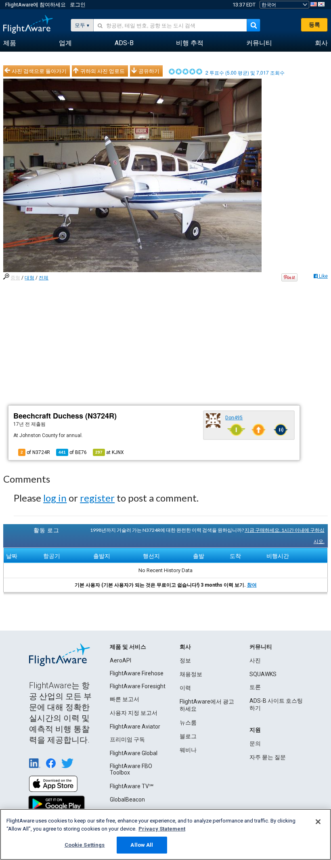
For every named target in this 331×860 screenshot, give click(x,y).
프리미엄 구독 (127, 739)
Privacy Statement (161, 829)
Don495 (234, 418)
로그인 (78, 5)
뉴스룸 (188, 722)
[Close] (318, 822)
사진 (255, 660)
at (109, 452)
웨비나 (188, 750)
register (97, 498)
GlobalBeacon (127, 799)
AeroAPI (120, 660)
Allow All (141, 845)
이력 (185, 688)
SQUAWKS (263, 674)
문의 (255, 743)
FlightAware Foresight (138, 686)
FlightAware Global (133, 753)
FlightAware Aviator (135, 726)
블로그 (188, 736)
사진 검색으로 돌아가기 (39, 71)
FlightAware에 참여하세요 (35, 5)
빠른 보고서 (124, 699)
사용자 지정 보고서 (133, 713)
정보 (185, 660)
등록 (314, 24)
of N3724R (35, 452)
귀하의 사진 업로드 (102, 71)
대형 (29, 278)
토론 (255, 687)
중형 (15, 278)
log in (55, 498)
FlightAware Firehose (136, 673)
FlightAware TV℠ (131, 786)
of (73, 452)
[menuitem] (9, 43)
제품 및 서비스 (128, 646)
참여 (252, 585)
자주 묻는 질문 (267, 757)
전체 (43, 278)
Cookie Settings (85, 845)
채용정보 (191, 674)
